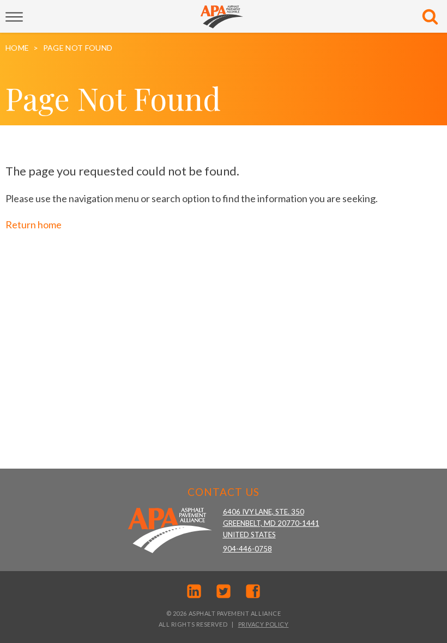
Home (17, 48)
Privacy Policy (263, 624)
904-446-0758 (247, 548)
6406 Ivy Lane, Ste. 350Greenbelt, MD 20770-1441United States (271, 523)
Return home (33, 224)
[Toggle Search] (430, 16)
